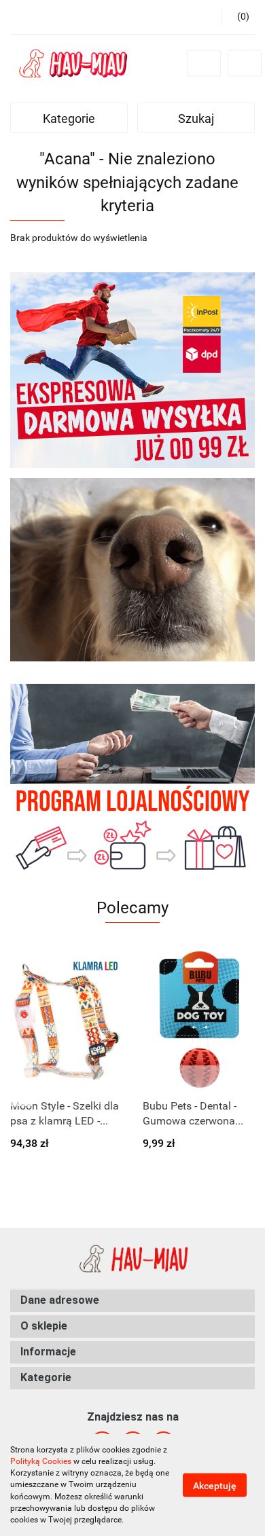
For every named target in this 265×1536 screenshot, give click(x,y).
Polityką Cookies (40, 1461)
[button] (132, 1301)
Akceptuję (214, 1485)
